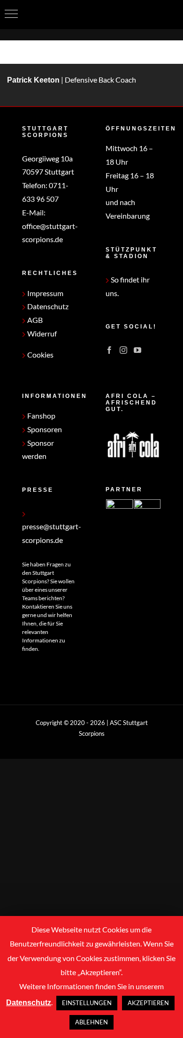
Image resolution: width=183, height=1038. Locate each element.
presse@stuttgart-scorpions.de (51, 533)
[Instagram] (123, 350)
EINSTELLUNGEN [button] (87, 1003)
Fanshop (40, 415)
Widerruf (41, 333)
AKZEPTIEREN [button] (148, 1003)
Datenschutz (47, 306)
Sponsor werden (38, 449)
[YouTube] (137, 350)
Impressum (44, 293)
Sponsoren (44, 429)
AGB (34, 319)
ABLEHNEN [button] (91, 1022)
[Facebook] (109, 350)
